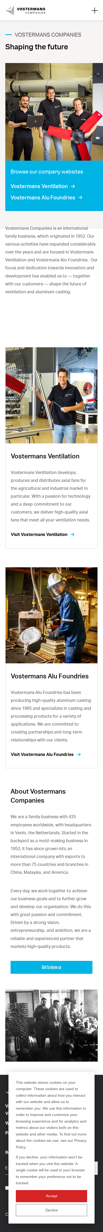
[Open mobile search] (95, 10)
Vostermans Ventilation (39, 186)
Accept (51, 1196)
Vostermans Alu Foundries (43, 197)
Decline (51, 1210)
